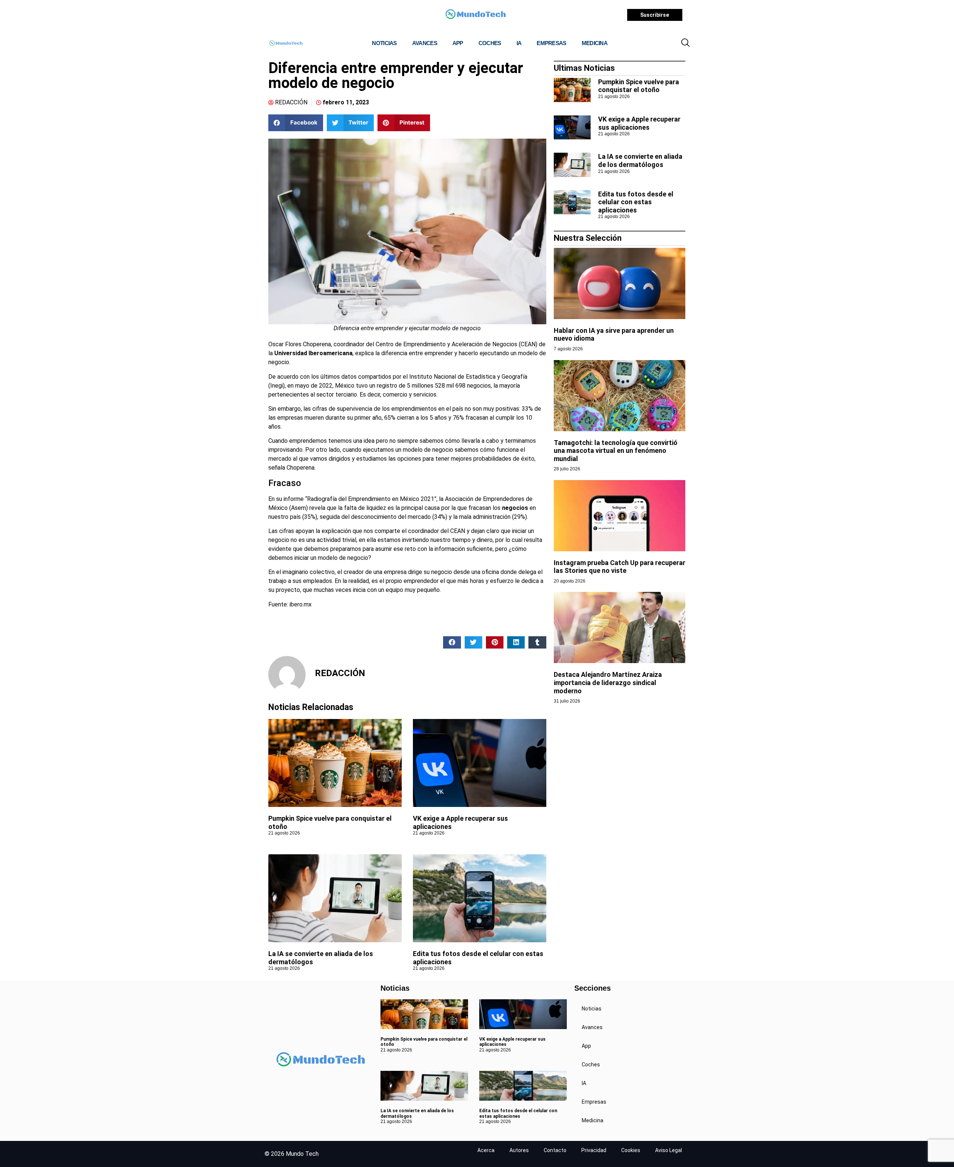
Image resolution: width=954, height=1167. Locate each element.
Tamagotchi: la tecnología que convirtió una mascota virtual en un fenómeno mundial (615, 451)
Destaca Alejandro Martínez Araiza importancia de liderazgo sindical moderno (608, 682)
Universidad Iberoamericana (313, 353)
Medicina (594, 43)
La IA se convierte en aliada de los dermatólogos (640, 160)
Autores (519, 1150)
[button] (685, 43)
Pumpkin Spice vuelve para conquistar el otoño (638, 86)
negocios (515, 507)
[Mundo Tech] (475, 15)
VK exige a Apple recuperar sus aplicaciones (639, 123)
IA (519, 43)
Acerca (486, 1150)
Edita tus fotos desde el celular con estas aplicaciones (635, 202)
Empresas (551, 43)
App (457, 43)
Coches (489, 43)
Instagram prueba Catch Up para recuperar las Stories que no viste (619, 567)
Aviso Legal (668, 1150)
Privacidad (593, 1150)
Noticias (384, 43)
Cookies (630, 1150)
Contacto (555, 1150)
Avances (424, 43)
